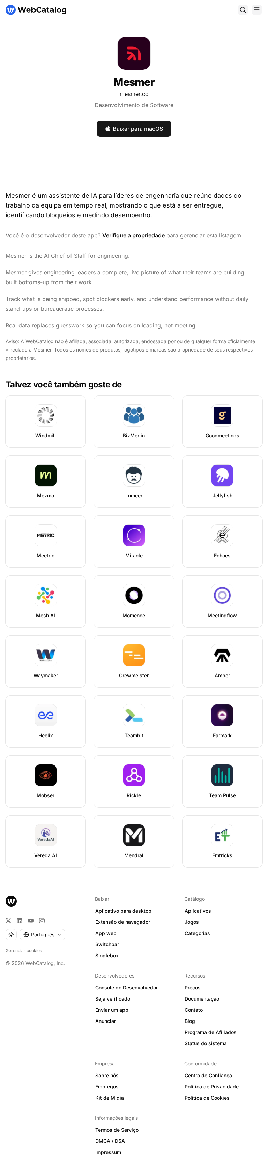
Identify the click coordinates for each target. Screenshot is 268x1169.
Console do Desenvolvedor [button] (126, 987)
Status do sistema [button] (206, 1043)
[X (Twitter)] (8, 920)
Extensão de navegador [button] (122, 922)
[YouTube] (31, 920)
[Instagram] (42, 920)
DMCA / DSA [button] (110, 1141)
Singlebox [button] (107, 955)
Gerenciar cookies (24, 950)
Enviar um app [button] (111, 1010)
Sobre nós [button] (107, 1075)
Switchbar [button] (107, 944)
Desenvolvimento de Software (134, 104)
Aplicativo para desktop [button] (123, 911)
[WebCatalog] (11, 901)
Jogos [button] (192, 922)
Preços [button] (193, 987)
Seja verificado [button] (112, 999)
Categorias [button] (197, 933)
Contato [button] (194, 1010)
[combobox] (42, 934)
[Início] (36, 9)
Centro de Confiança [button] (208, 1075)
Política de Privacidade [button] (212, 1086)
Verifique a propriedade (133, 235)
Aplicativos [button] (198, 911)
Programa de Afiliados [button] (211, 1032)
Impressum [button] (108, 1152)
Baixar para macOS (138, 128)
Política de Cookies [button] (207, 1098)
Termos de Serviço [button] (117, 1130)
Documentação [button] (202, 999)
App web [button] (106, 933)
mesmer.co (134, 93)
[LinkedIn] (19, 920)
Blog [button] (190, 1021)
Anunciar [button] (105, 1021)
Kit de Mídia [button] (109, 1098)
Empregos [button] (107, 1086)
